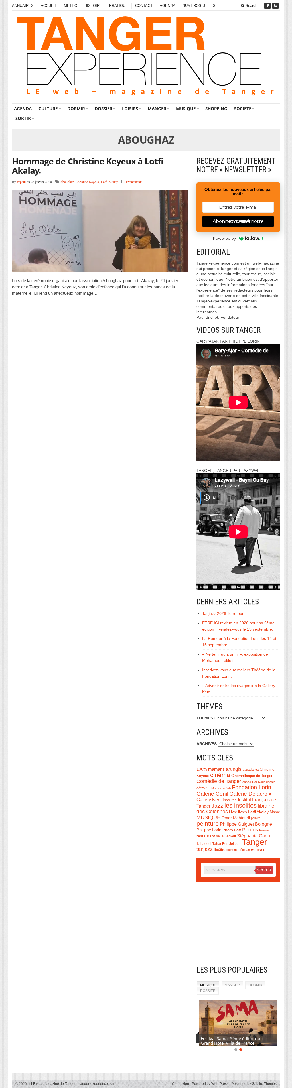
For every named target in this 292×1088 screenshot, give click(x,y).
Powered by (224, 238)
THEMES (204, 718)
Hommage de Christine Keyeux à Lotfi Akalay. (87, 165)
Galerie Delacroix (250, 794)
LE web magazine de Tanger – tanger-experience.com (72, 1084)
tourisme (232, 849)
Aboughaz (67, 181)
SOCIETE (242, 108)
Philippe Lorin (208, 829)
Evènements (134, 181)
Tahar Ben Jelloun (226, 844)
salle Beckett (226, 836)
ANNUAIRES (23, 5)
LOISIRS (130, 108)
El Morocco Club (219, 788)
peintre (255, 818)
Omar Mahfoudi (236, 818)
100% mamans (210, 769)
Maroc (275, 812)
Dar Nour (258, 782)
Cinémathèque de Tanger (251, 776)
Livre (233, 812)
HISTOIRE (93, 5)
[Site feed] (276, 6)
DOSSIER (103, 108)
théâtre (219, 849)
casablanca (251, 769)
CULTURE (48, 108)
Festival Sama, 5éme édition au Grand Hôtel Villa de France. (231, 1041)
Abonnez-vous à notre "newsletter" (238, 221)
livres (242, 812)
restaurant (205, 836)
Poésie (264, 830)
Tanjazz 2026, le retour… (225, 613)
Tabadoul (203, 844)
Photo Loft (231, 830)
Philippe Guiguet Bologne (246, 824)
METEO (70, 5)
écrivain (258, 849)
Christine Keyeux (87, 181)
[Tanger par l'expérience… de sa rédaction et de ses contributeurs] (146, 56)
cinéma (220, 775)
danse (246, 782)
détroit (201, 788)
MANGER (157, 108)
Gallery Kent (209, 799)
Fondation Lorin (251, 787)
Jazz (217, 806)
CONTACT (144, 5)
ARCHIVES (206, 743)
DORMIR (76, 108)
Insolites (230, 800)
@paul (21, 181)
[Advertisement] (238, 924)
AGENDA (167, 5)
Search (250, 5)
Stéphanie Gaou (253, 835)
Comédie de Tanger (218, 781)
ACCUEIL (49, 5)
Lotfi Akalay (109, 181)
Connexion (180, 1084)
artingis (234, 769)
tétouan (245, 849)
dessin (270, 782)
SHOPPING (216, 108)
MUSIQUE (186, 108)
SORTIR (23, 118)
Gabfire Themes (264, 1084)
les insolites (240, 805)
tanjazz (204, 849)
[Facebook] (268, 6)
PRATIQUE (118, 5)
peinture (207, 823)
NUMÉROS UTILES (199, 5)
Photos (250, 830)
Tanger (254, 842)
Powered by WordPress (210, 1084)
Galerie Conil (212, 794)
